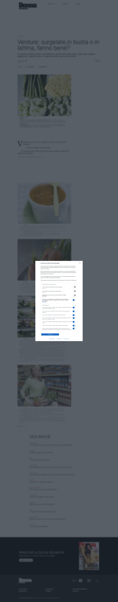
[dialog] (59, 301)
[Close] (80, 263)
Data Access (59, 338)
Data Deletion (52, 338)
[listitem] (59, 284)
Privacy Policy (66, 338)
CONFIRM (50, 334)
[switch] (74, 287)
